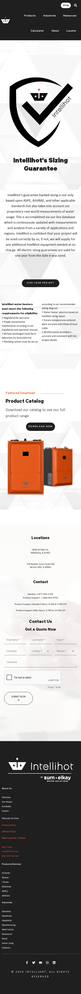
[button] (75, 5)
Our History (7, 801)
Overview (6, 797)
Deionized (6, 886)
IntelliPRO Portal (10, 851)
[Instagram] (47, 963)
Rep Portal (7, 847)
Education (6, 911)
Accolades (6, 806)
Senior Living (8, 943)
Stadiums (6, 947)
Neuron (5, 877)
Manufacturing (8, 925)
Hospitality (7, 920)
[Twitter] (34, 963)
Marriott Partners (10, 855)
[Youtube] (40, 963)
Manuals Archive (10, 818)
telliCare (6, 895)
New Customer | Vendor (14, 837)
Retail (4, 938)
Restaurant (7, 934)
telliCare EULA (9, 831)
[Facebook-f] (27, 963)
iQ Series (6, 873)
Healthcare (7, 916)
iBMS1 (5, 891)
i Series (5, 882)
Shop (66, 5)
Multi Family (8, 929)
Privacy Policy (9, 825)
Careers (5, 811)
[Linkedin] (54, 963)
